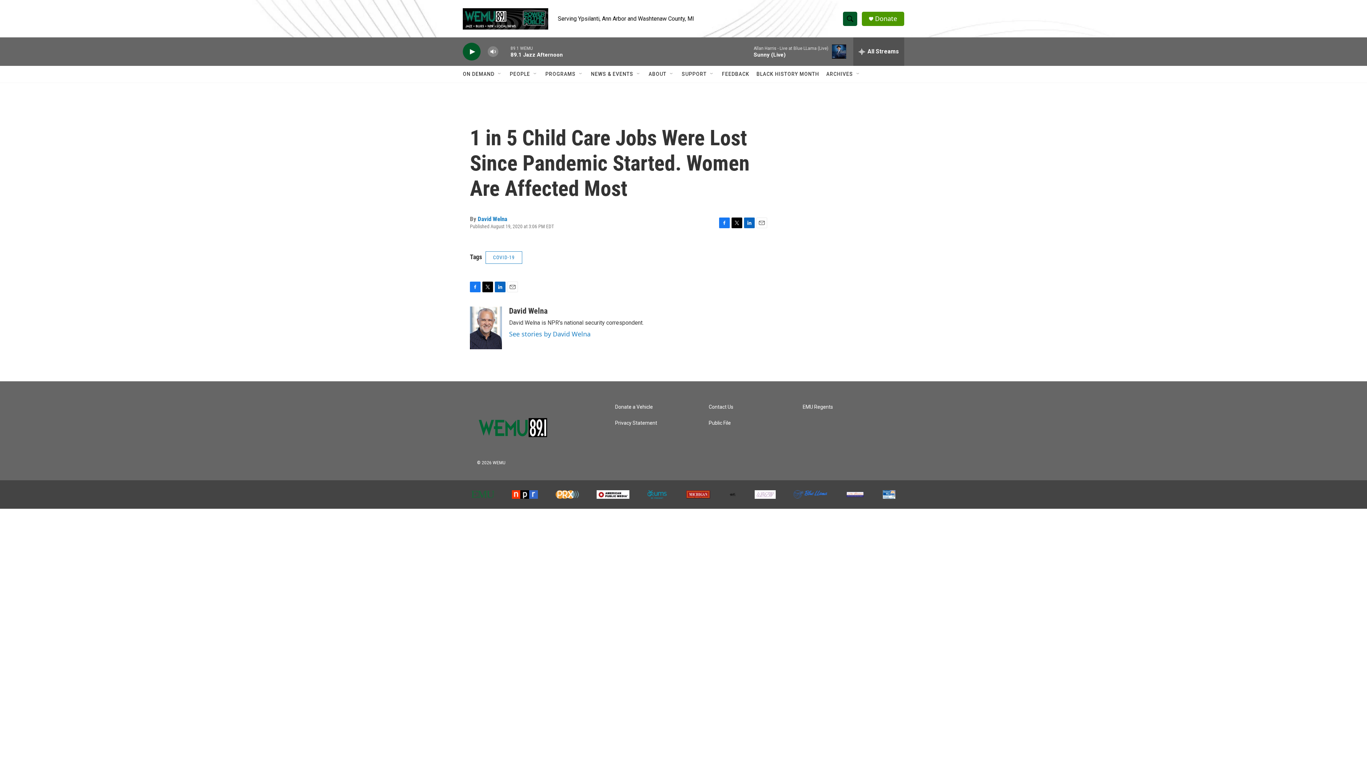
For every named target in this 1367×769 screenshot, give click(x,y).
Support (694, 74)
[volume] (493, 52)
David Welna (492, 219)
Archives (839, 74)
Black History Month (787, 74)
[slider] (504, 51)
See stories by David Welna (550, 334)
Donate (886, 18)
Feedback (735, 74)
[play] (471, 52)
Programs (560, 74)
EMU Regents (818, 407)
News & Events (612, 74)
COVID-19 (504, 257)
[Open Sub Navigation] (500, 74)
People (520, 74)
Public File (720, 423)
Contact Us (721, 407)
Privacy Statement (636, 423)
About (657, 74)
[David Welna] (486, 328)
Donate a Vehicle (634, 407)
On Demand (478, 74)
